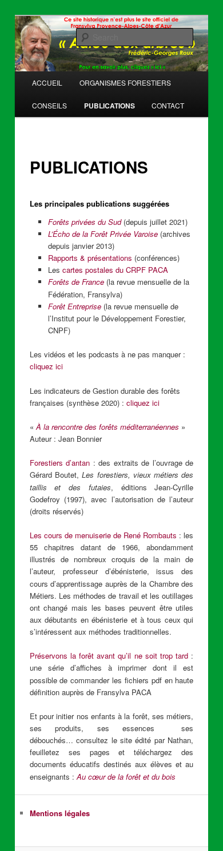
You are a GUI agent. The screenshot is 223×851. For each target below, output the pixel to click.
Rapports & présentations (91, 257)
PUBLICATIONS (109, 105)
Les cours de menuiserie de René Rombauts (103, 535)
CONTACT (168, 105)
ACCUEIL (47, 82)
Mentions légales (60, 813)
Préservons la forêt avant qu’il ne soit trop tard (109, 655)
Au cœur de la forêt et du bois (126, 776)
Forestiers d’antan (60, 462)
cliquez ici (46, 366)
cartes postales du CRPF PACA (115, 269)
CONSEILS (49, 105)
